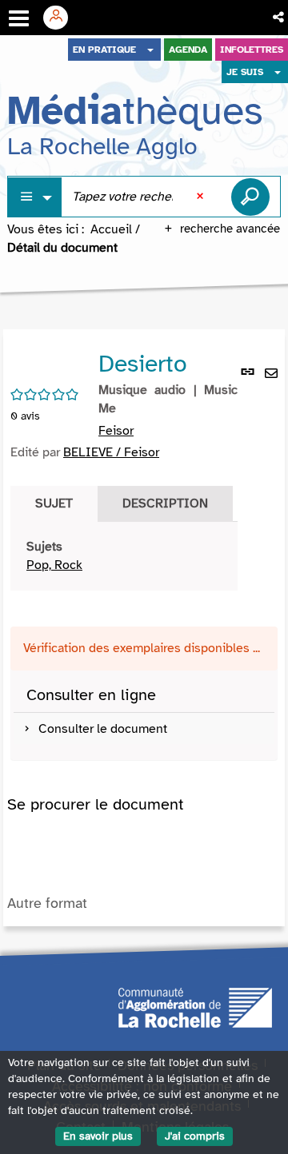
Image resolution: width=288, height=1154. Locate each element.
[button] (279, 17)
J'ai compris (195, 1136)
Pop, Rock (54, 565)
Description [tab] (165, 503)
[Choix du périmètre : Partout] (35, 197)
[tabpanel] (124, 556)
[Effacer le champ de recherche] (201, 197)
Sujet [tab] (54, 503)
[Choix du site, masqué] (150, 49)
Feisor (116, 431)
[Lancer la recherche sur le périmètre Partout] (250, 197)
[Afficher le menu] (19, 18)
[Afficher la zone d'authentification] (61, 17)
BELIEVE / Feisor (111, 452)
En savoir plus (98, 1136)
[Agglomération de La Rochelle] (195, 1006)
